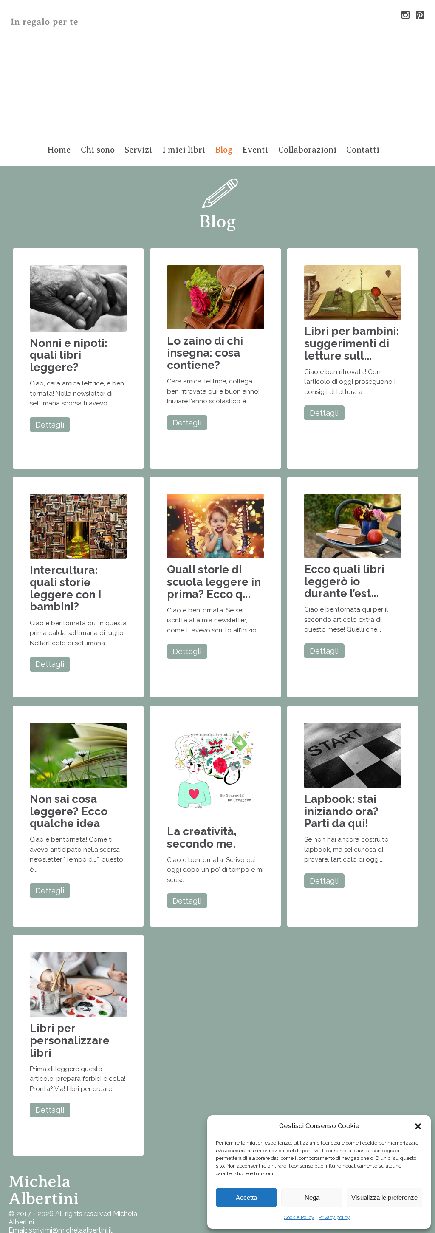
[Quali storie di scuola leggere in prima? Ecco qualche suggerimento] (215, 526)
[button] (418, 1126)
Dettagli (49, 424)
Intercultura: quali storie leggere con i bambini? (65, 588)
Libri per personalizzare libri (70, 1040)
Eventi (255, 150)
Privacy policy (334, 1217)
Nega (312, 1197)
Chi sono (98, 150)
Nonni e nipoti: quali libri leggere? (68, 355)
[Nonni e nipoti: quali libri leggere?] (78, 298)
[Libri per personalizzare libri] (78, 984)
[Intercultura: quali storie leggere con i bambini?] (78, 526)
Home (59, 150)
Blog (223, 150)
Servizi (138, 150)
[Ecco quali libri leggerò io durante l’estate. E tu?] (352, 526)
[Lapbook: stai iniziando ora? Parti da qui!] (352, 755)
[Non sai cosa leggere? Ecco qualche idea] (78, 755)
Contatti (362, 150)
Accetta (246, 1197)
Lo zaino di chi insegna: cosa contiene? (205, 352)
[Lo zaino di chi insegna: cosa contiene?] (215, 297)
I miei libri (183, 150)
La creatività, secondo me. (202, 837)
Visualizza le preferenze (384, 1197)
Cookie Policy (299, 1217)
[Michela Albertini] (217, 69)
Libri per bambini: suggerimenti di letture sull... (351, 343)
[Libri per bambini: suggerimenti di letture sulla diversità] (352, 292)
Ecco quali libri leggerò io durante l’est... (344, 581)
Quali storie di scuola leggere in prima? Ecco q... (214, 581)
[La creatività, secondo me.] (215, 771)
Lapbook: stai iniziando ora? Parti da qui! (341, 811)
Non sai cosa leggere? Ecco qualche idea (68, 811)
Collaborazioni (307, 150)
